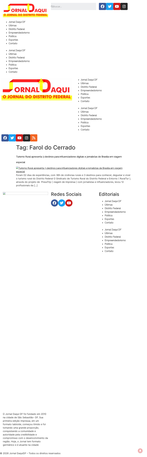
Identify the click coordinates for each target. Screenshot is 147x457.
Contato (13, 43)
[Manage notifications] (140, 450)
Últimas (13, 25)
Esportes (13, 39)
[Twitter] (109, 6)
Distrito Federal (17, 29)
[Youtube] (116, 6)
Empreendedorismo (19, 32)
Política (12, 36)
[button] (73, 47)
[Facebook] (102, 6)
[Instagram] (124, 6)
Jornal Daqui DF (17, 22)
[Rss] (33, 137)
